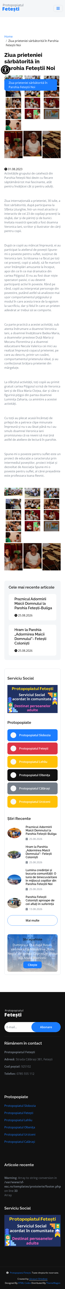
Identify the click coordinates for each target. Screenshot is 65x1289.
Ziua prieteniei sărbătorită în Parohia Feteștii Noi (29, 61)
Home (8, 36)
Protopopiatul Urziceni (19, 1134)
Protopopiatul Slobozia (20, 1106)
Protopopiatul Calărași (19, 1142)
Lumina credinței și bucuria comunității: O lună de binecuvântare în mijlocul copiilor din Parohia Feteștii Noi (41, 877)
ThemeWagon (53, 1283)
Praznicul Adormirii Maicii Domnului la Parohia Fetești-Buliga (33, 603)
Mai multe (32, 920)
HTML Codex (24, 1283)
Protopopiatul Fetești (18, 1113)
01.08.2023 (14, 169)
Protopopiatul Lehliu (18, 1120)
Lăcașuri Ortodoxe (38, 1278)
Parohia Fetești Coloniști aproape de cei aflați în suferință (40, 900)
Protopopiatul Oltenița (19, 1127)
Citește (32, 965)
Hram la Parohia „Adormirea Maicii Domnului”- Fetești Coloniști (30, 636)
